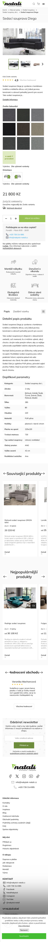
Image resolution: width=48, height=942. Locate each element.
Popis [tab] (7, 311)
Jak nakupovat (8, 863)
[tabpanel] (20, 519)
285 (26, 402)
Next (43, 473)
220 (26, 413)
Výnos (5, 872)
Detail (7, 552)
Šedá (40, 393)
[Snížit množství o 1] (6, 218)
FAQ (4, 826)
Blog (4, 813)
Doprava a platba (10, 859)
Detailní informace (10, 99)
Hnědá (35, 393)
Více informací (24, 926)
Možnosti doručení (14, 208)
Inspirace (6, 809)
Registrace (7, 845)
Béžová (28, 393)
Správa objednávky (10, 829)
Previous (5, 473)
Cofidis (5, 246)
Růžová (28, 398)
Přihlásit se (24, 745)
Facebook (10, 776)
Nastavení (24, 930)
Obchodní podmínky (11, 819)
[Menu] (43, 3)
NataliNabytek (17, 776)
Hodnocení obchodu (11, 816)
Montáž (6, 869)
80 (26, 407)
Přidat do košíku (32, 218)
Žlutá (39, 395)
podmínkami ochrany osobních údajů (24, 753)
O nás (5, 806)
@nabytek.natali (38, 776)
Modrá (34, 398)
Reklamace (7, 866)
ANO (27, 445)
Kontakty (6, 803)
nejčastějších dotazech (12, 248)
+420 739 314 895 (16, 234)
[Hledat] (34, 4)
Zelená (33, 395)
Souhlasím (24, 936)
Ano (26, 456)
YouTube (31, 776)
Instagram (24, 776)
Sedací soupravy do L (33, 383)
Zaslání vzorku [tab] (21, 311)
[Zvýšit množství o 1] (16, 218)
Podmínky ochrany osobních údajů (16, 823)
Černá (27, 395)
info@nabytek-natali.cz (18, 237)
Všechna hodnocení (28, 80)
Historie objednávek (11, 848)
